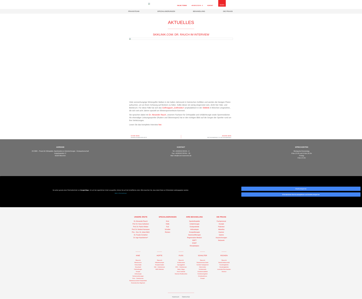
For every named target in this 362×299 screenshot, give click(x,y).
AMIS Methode (159, 269)
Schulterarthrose (202, 276)
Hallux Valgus (181, 269)
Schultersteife (202, 269)
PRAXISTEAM (133, 11)
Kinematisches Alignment (138, 283)
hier (160, 125)
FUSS (181, 255)
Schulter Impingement (203, 265)
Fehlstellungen (138, 269)
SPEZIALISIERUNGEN (166, 11)
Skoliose (224, 271)
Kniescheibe (138, 265)
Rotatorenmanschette (202, 262)
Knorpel (138, 271)
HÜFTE (159, 255)
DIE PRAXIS (228, 11)
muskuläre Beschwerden (224, 269)
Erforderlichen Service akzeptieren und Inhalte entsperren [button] (301, 194)
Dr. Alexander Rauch (157, 115)
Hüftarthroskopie (159, 262)
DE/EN (222, 5)
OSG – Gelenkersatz (181, 267)
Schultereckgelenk (202, 274)
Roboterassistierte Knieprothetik (138, 280)
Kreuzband (138, 267)
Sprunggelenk (181, 265)
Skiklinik (206, 108)
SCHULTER (202, 255)
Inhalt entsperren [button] (300, 189)
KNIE (138, 255)
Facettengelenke (224, 265)
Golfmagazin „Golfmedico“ (173, 108)
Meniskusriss (138, 262)
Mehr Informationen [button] (121, 193)
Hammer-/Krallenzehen (181, 274)
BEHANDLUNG (199, 11)
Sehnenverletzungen (138, 276)
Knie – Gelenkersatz (138, 278)
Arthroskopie (138, 274)
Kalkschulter (202, 267)
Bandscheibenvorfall (224, 262)
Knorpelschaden (159, 265)
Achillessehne (181, 262)
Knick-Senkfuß (181, 271)
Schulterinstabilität (202, 271)
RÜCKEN (224, 255)
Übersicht (138, 260)
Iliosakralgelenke (224, 267)
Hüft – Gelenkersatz (159, 267)
